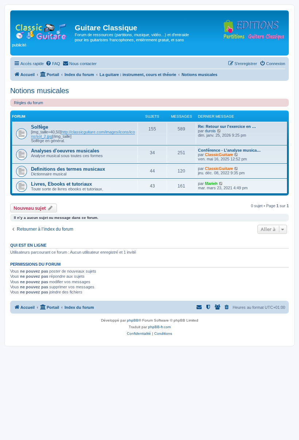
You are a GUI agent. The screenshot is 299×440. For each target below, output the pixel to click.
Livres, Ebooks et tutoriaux (61, 184)
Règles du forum (28, 102)
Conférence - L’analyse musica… (229, 150)
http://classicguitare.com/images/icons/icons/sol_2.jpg (83, 134)
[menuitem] (53, 63)
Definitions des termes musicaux (68, 169)
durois (210, 131)
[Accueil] (43, 30)
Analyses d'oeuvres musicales (65, 150)
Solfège (39, 127)
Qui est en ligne (28, 245)
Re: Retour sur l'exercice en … (227, 126)
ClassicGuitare (219, 154)
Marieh (211, 183)
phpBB (133, 320)
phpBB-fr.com (159, 327)
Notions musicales (39, 91)
